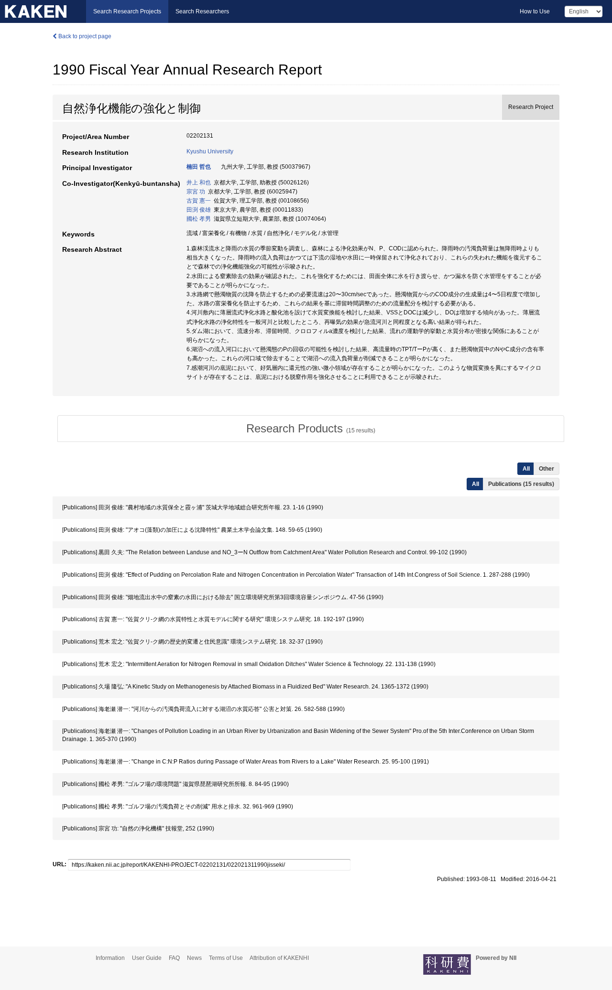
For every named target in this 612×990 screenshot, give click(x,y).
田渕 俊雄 (198, 209)
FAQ (174, 958)
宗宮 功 (195, 191)
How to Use (535, 11)
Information (110, 958)
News (194, 958)
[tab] (310, 428)
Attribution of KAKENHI (279, 958)
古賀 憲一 (198, 200)
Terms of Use (226, 958)
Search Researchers (202, 11)
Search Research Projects (127, 11)
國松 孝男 (198, 218)
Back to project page (84, 36)
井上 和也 (198, 182)
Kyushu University (209, 151)
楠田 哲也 (198, 166)
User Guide (147, 958)
